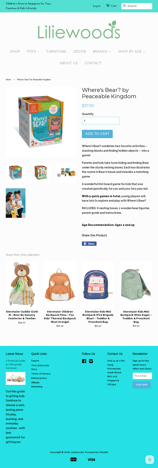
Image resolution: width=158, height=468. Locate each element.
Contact (93, 63)
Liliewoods (77, 452)
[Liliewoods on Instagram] (91, 362)
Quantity (88, 114)
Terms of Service (40, 373)
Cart (114, 6)
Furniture (56, 51)
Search (35, 360)
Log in (96, 6)
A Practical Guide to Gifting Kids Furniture (15, 364)
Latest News (14, 354)
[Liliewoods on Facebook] (84, 362)
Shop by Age (130, 51)
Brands (101, 51)
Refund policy (39, 378)
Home (8, 80)
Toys (32, 51)
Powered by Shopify (96, 452)
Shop (15, 51)
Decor (79, 51)
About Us (69, 63)
